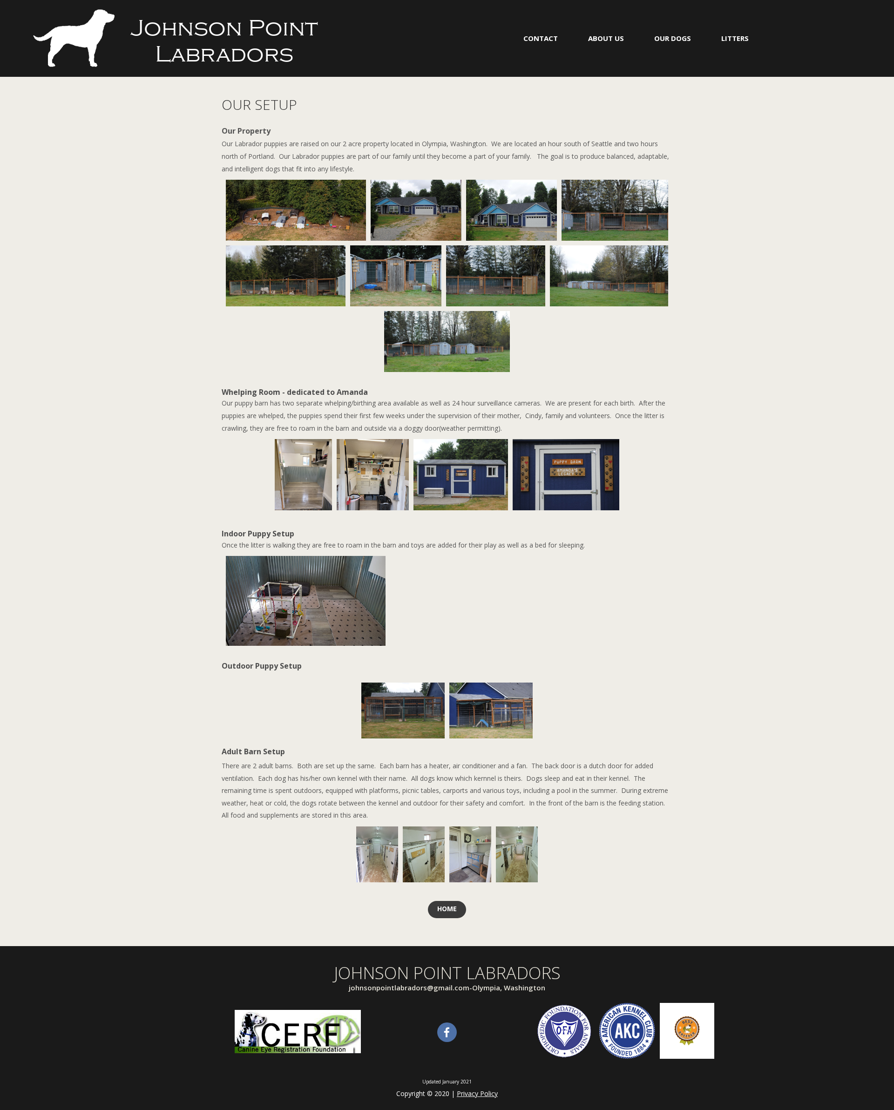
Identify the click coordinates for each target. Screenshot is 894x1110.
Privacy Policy (477, 1093)
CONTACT (540, 38)
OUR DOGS (672, 38)
